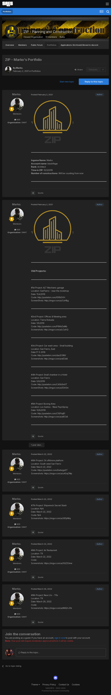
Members (22, 45)
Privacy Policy (49, 684)
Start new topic (67, 81)
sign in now (59, 638)
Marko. (19, 68)
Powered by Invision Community (55, 691)
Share (79, 69)
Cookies (76, 684)
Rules (62, 37)
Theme (35, 684)
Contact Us (64, 684)
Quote (40, 193)
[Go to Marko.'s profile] (8, 69)
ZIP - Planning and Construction (48, 32)
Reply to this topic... (30, 652)
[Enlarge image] (53, 122)
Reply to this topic (94, 81)
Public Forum (37, 45)
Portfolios (51, 45)
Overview (9, 45)
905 (18, 119)
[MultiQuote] (33, 193)
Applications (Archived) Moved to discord (79, 45)
